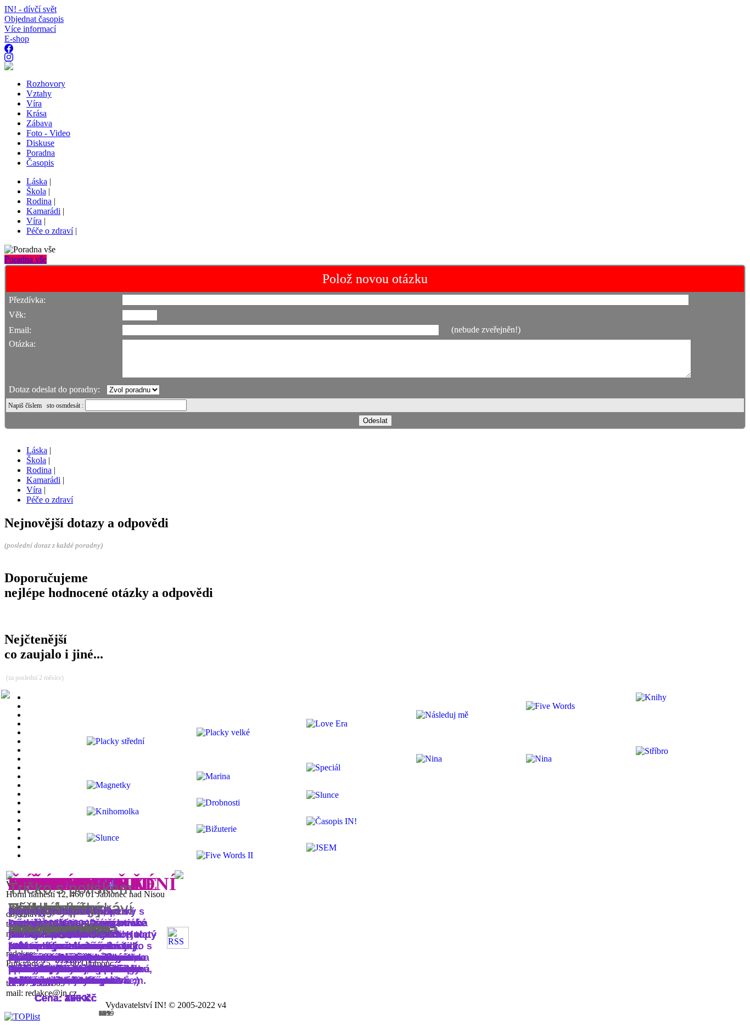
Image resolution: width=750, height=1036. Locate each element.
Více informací (30, 28)
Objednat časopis (34, 19)
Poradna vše (25, 259)
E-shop (16, 38)
